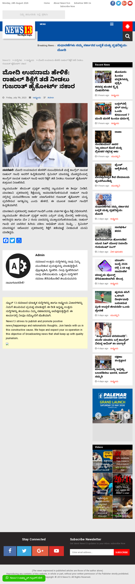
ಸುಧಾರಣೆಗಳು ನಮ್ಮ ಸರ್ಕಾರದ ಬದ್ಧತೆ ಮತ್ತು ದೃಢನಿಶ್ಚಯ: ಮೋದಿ (112, 210)
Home (47, 3)
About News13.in (62, 3)
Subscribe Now (67, 7)
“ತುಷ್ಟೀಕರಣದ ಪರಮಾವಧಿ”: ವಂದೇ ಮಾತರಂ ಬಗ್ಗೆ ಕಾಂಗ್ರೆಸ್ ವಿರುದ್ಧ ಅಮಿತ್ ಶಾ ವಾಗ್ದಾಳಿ (112, 340)
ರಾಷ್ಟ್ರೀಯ (37, 98)
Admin (51, 98)
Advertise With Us (82, 3)
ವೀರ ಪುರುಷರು (116, 252)
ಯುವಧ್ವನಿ (115, 156)
